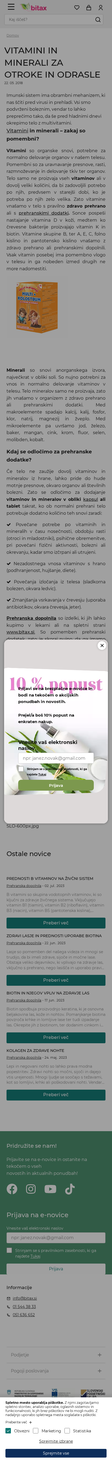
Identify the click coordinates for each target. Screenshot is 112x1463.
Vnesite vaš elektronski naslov (47, 745)
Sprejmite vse (56, 1453)
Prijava (56, 785)
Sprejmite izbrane (56, 1441)
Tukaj (42, 774)
